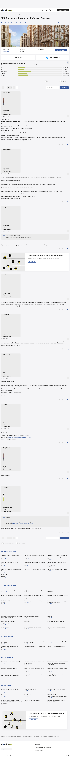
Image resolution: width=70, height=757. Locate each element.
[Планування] (52, 57)
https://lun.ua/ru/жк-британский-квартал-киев (19, 437)
